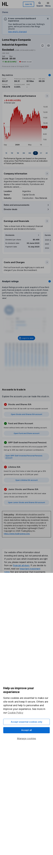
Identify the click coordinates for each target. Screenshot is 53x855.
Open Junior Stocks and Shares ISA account (26, 502)
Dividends (9, 235)
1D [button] (6, 153)
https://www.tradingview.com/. (17, 533)
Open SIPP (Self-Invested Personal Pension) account (23, 457)
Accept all (26, 730)
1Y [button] (35, 153)
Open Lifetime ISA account (26, 480)
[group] (26, 153)
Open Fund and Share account (26, 433)
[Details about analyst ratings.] (49, 281)
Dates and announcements (16, 205)
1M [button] (18, 153)
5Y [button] (41, 153)
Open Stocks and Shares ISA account (26, 414)
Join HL (28, 4)
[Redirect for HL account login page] (26, 338)
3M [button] (24, 153)
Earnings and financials (16, 221)
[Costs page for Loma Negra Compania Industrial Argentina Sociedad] (26, 266)
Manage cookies (26, 738)
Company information (15, 173)
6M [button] (30, 153)
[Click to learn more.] (49, 75)
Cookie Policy (15, 712)
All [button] (47, 153)
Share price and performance (20, 96)
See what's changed (17, 31)
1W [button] (12, 153)
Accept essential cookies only (26, 721)
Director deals (10, 209)
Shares (5, 12)
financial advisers (21, 565)
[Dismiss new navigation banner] (47, 18)
